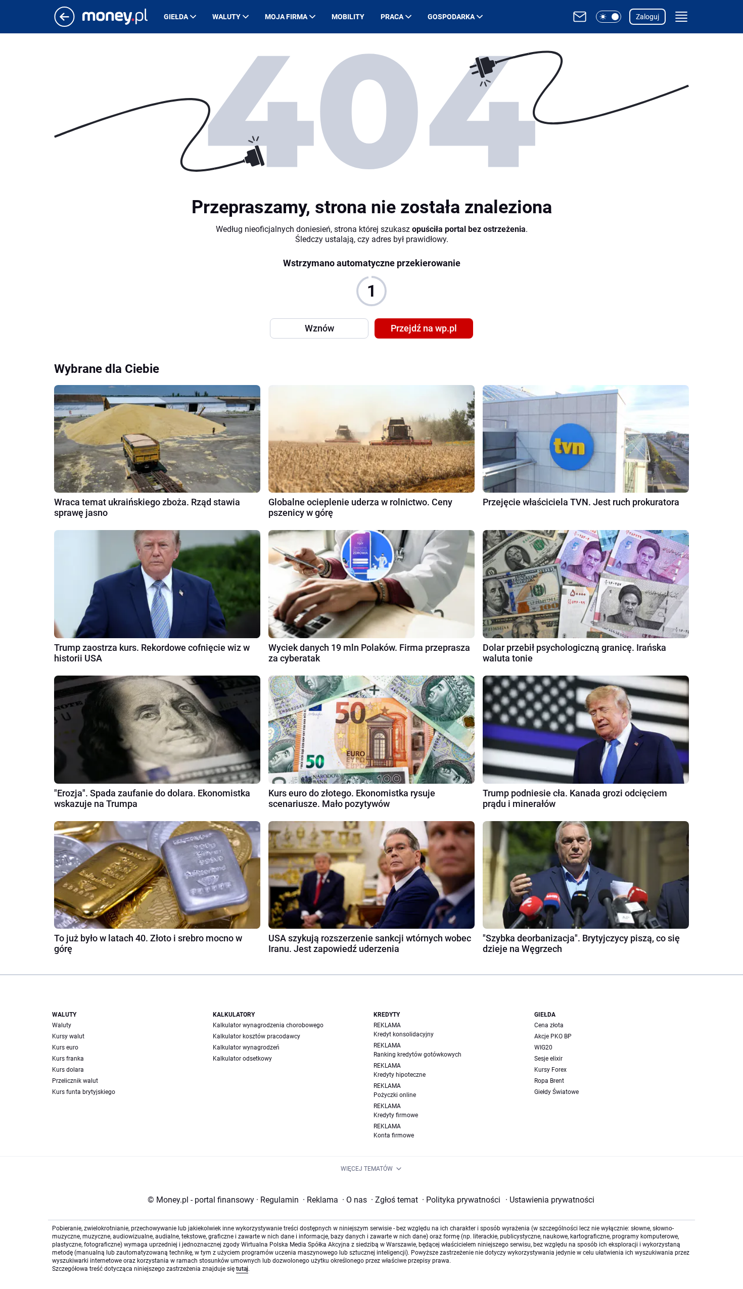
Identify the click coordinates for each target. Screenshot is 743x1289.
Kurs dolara (68, 1069)
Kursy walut (68, 1036)
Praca (392, 17)
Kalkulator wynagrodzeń (246, 1047)
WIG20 (543, 1047)
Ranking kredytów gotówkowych (417, 1054)
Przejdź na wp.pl (424, 328)
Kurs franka (68, 1058)
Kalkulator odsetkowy (242, 1058)
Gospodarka (451, 17)
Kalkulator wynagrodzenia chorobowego (268, 1025)
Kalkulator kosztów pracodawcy (256, 1036)
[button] (608, 17)
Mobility (348, 17)
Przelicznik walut (75, 1080)
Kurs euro (65, 1047)
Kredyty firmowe (396, 1115)
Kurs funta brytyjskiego (83, 1091)
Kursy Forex (550, 1069)
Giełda (176, 17)
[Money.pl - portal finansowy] (123, 17)
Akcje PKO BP (553, 1036)
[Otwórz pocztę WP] (580, 17)
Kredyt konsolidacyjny (404, 1034)
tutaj (242, 1268)
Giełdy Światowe (556, 1091)
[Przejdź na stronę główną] (64, 24)
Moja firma (286, 17)
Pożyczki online (395, 1095)
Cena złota (549, 1025)
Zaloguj (647, 17)
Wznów (319, 328)
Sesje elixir (548, 1058)
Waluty (226, 17)
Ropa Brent (549, 1080)
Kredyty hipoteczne (400, 1074)
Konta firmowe (394, 1135)
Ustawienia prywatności (549, 1200)
